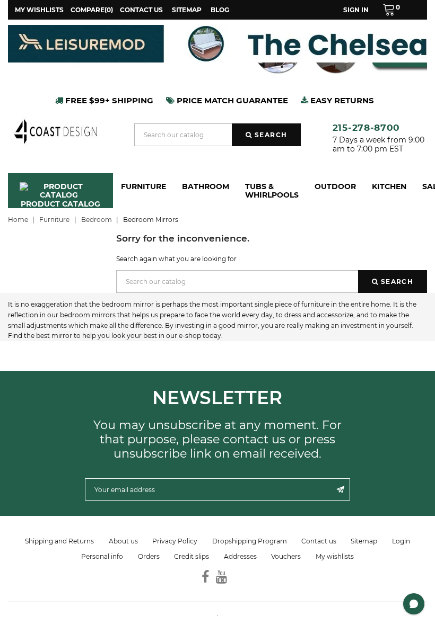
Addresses (240, 556)
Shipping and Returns (59, 541)
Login (401, 541)
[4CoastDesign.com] (55, 131)
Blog (220, 10)
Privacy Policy (174, 541)
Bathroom (205, 186)
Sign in (356, 10)
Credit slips (191, 556)
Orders (149, 556)
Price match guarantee (231, 100)
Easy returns (341, 100)
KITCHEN (389, 186)
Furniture (143, 186)
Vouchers (286, 556)
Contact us (141, 10)
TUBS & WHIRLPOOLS (272, 191)
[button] (391, 9)
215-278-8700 (366, 127)
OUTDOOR (335, 186)
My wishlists (335, 556)
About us (123, 541)
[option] (217, 44)
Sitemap (187, 10)
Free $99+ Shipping (108, 100)
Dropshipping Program (249, 541)
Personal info (102, 556)
